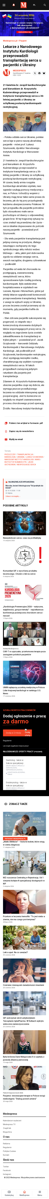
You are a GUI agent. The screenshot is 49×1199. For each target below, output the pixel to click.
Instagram (7, 1174)
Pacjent (23, 41)
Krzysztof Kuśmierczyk (15, 462)
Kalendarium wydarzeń (12, 1121)
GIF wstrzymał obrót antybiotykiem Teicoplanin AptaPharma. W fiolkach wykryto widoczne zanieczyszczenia (23, 1021)
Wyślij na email (16, 439)
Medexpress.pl (10, 41)
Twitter (6, 1167)
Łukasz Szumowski (34, 457)
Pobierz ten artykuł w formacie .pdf (26, 423)
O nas (6, 1136)
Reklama (6, 1144)
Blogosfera (7, 1132)
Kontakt (6, 1155)
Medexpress (19, 70)
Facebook (7, 1170)
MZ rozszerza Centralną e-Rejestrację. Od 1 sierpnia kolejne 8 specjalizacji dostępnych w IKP (24, 880)
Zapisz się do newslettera (21, 431)
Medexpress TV (9, 1124)
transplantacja (25, 454)
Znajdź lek (7, 1128)
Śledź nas (8, 1159)
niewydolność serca (26, 465)
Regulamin (7, 741)
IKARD (37, 460)
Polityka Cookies (9, 1151)
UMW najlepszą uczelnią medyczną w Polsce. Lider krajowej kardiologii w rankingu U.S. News (24, 690)
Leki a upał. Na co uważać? (15, 952)
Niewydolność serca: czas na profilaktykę (22, 538)
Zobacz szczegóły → (13, 496)
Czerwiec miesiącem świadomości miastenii (23, 985)
